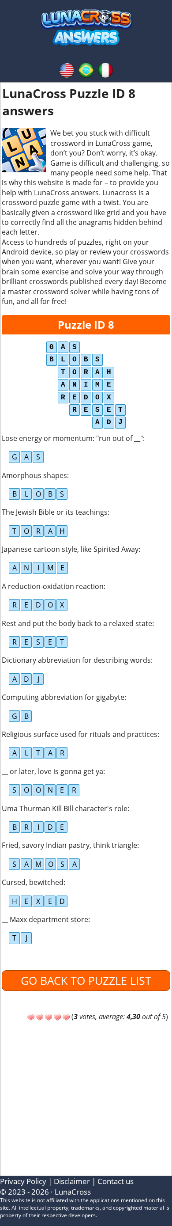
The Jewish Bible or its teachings (55, 512)
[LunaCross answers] (66, 69)
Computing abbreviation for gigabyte (63, 697)
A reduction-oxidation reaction (53, 586)
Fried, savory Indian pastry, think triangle (69, 845)
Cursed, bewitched (33, 882)
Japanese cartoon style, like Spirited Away (70, 549)
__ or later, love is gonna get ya (52, 771)
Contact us (115, 1181)
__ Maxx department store (45, 919)
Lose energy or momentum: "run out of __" (72, 438)
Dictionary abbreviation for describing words (76, 660)
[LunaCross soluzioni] (105, 69)
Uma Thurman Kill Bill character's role (64, 808)
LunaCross (73, 1192)
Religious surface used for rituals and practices (79, 734)
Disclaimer (72, 1181)
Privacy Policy (23, 1181)
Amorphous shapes (34, 475)
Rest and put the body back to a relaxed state (77, 623)
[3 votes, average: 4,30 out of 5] (30, 1017)
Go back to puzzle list (86, 980)
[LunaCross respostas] (86, 69)
